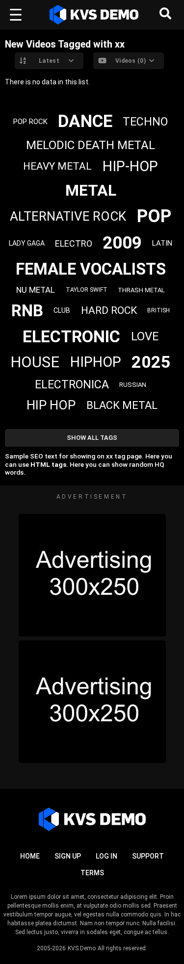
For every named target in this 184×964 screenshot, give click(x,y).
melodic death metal (90, 145)
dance (85, 121)
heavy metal (57, 166)
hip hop (51, 405)
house (34, 362)
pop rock (30, 121)
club (61, 310)
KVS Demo (82, 948)
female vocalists (91, 269)
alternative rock (68, 216)
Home (30, 856)
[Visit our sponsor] (92, 575)
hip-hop (130, 166)
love (144, 336)
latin (162, 243)
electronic (71, 336)
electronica (72, 384)
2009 (122, 243)
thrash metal (141, 290)
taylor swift (86, 289)
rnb (27, 310)
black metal (122, 405)
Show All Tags (92, 437)
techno (145, 121)
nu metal (35, 290)
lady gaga (27, 243)
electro (73, 243)
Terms (92, 873)
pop (154, 216)
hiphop (95, 362)
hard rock (109, 310)
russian (132, 384)
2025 (151, 362)
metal (90, 190)
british (158, 310)
